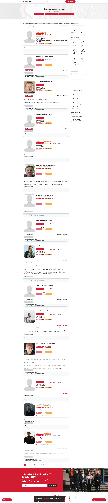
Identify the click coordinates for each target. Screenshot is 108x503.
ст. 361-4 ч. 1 (65, 70)
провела (59, 359)
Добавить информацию (100, 499)
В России (74, 62)
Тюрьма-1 (74, 45)
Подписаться (52, 485)
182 (41, 464)
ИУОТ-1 (82, 59)
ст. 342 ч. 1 (65, 259)
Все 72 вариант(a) (78, 64)
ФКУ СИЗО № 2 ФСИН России (75, 51)
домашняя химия (43, 23)
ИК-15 (74, 49)
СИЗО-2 (74, 41)
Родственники (75, 117)
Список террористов (77, 120)
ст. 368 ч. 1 (65, 128)
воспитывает (37, 454)
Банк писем (48, 34)
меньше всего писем (74, 23)
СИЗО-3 (82, 41)
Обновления (7, 499)
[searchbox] (72, 68)
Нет (77, 94)
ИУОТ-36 (74, 58)
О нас (75, 497)
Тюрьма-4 (82, 45)
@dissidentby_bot (56, 495)
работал (55, 98)
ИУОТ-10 (74, 59)
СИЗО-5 (74, 42)
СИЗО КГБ (82, 44)
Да (73, 94)
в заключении (37, 23)
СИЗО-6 (82, 42)
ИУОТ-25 (82, 58)
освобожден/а (50, 23)
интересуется (41, 328)
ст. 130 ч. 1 (65, 209)
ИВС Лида (82, 49)
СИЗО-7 (74, 44)
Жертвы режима (50, 1)
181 (38, 464)
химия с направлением (29, 23)
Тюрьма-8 (74, 46)
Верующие (44, 444)
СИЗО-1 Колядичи (74, 39)
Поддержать (70, 1)
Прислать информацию (29, 70)
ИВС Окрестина (83, 47)
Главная (49, 11)
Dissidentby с (40, 36)
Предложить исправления (56, 85)
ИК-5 (73, 56)
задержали (26, 273)
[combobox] (29, 26)
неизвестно (56, 23)
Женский (81, 90)
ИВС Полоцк (82, 54)
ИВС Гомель (75, 53)
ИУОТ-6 (82, 61)
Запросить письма (40, 34)
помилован (61, 23)
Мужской (74, 90)
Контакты (61, 1)
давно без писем (67, 23)
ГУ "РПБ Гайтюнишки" (83, 51)
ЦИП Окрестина (83, 57)
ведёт (29, 184)
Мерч (57, 1)
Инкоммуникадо (76, 119)
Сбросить (78, 125)
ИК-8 (73, 61)
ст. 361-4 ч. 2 (65, 95)
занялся (31, 101)
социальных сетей (33, 266)
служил (29, 182)
